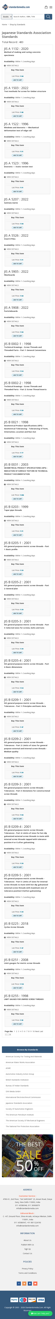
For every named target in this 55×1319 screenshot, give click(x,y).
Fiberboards (9, 275)
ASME (8, 1068)
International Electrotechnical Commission (23, 1097)
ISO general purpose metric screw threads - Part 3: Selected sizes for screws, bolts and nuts (26, 626)
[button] (40, 1313)
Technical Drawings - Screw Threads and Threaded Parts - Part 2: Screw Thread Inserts (25, 388)
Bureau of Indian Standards (17, 1085)
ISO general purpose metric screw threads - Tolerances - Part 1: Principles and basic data (25, 704)
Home (4, 24)
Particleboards (11, 311)
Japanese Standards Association (19, 1103)
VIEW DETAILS (13, 65)
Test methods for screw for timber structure (25, 91)
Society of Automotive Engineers (19, 1109)
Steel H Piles (9, 239)
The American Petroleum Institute (20, 1115)
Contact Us (27, 1253)
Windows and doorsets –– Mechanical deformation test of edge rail (21, 129)
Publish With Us (27, 1244)
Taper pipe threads (13, 510)
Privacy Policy (27, 1268)
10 (33, 1031)
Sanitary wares (11, 203)
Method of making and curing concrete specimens (22, 53)
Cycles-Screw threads (14, 927)
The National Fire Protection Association (22, 1126)
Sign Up (27, 1249)
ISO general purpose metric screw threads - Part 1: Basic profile (26, 548)
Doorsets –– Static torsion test (18, 166)
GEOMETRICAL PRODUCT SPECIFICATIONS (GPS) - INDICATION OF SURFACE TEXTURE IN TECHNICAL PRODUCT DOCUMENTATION (26, 471)
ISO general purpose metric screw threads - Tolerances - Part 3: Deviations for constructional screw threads (27, 791)
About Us (27, 1240)
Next (37, 1031)
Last (41, 1031)
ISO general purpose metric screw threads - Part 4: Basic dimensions (26, 665)
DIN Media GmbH (13, 1091)
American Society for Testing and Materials (24, 1056)
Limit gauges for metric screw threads (22, 963)
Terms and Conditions (27, 1273)
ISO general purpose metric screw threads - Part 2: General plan (26, 587)
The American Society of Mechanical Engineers (25, 1120)
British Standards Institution (17, 1080)
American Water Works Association (20, 1062)
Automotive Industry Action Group (20, 1074)
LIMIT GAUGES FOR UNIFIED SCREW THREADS (24, 999)
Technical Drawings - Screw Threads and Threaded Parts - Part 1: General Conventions (25, 349)
